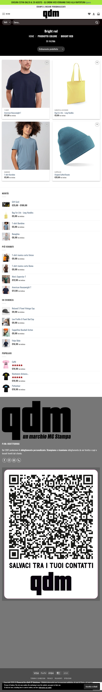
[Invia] (96, 22)
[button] (6, 14)
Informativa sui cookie (45, 687)
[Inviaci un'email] (14, 460)
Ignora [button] (88, 2)
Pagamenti (58, 678)
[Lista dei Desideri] (89, 14)
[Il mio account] (93, 14)
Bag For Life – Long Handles (64, 113)
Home (31, 36)
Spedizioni (67, 678)
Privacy (50, 678)
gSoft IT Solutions (33, 682)
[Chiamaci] (19, 460)
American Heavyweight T (12, 113)
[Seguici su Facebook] (4, 460)
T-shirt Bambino (9, 174)
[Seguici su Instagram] (9, 460)
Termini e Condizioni (38, 678)
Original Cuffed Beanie (62, 174)
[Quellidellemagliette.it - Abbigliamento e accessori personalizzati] (51, 14)
